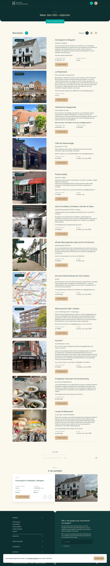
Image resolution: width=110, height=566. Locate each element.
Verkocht (14, 531)
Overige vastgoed (17, 529)
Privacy (32, 563)
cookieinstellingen (33, 558)
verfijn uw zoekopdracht (55, 21)
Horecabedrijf (16, 524)
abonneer (66, 546)
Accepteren (99, 558)
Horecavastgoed (16, 526)
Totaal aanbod (16, 522)
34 (65, 458)
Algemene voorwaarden (40, 563)
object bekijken (24, 496)
